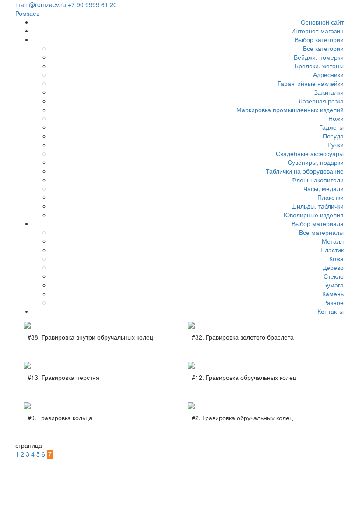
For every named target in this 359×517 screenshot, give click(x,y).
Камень (333, 293)
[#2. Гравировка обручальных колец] (261, 405)
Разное (333, 302)
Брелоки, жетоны (319, 65)
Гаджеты (331, 127)
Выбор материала (318, 223)
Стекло (334, 276)
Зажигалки (329, 92)
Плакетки (330, 197)
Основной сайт (322, 22)
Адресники (328, 74)
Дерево (333, 267)
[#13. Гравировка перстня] (97, 365)
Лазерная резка (321, 100)
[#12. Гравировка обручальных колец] (261, 365)
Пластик (332, 249)
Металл (333, 241)
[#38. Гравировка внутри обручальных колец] (97, 325)
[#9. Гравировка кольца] (97, 405)
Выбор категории (319, 39)
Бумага (333, 284)
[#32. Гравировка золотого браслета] (261, 325)
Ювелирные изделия (314, 214)
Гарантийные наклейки (311, 83)
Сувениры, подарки (316, 162)
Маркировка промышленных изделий (290, 109)
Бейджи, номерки (319, 57)
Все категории (323, 48)
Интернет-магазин (317, 30)
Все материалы (321, 232)
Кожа (336, 258)
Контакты (330, 311)
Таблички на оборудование (305, 170)
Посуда (333, 135)
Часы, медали (323, 188)
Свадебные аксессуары (310, 153)
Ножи (336, 118)
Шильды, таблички (317, 206)
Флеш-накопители (318, 179)
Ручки (335, 144)
